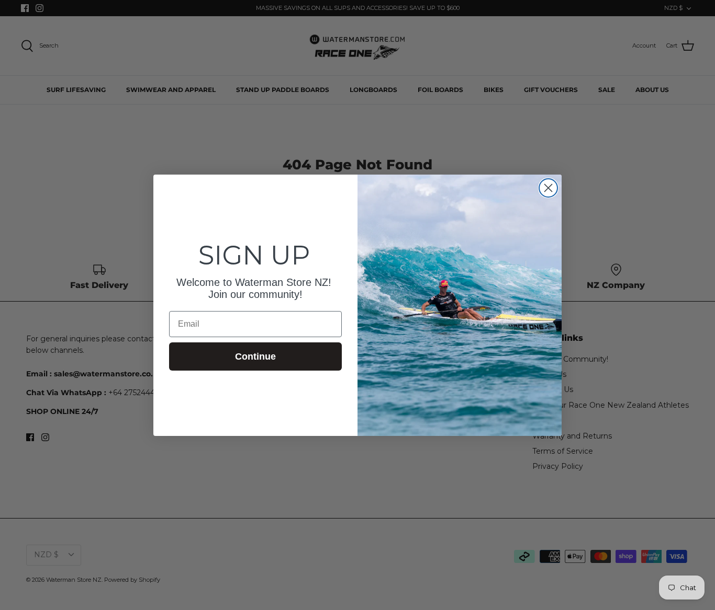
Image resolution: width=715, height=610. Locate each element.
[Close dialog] (548, 188)
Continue (255, 356)
